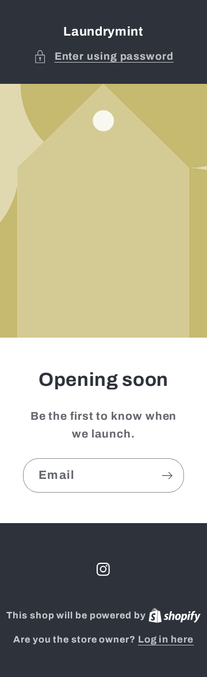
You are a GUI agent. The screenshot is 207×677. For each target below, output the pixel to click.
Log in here (166, 639)
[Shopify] (174, 615)
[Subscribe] (167, 475)
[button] (103, 56)
